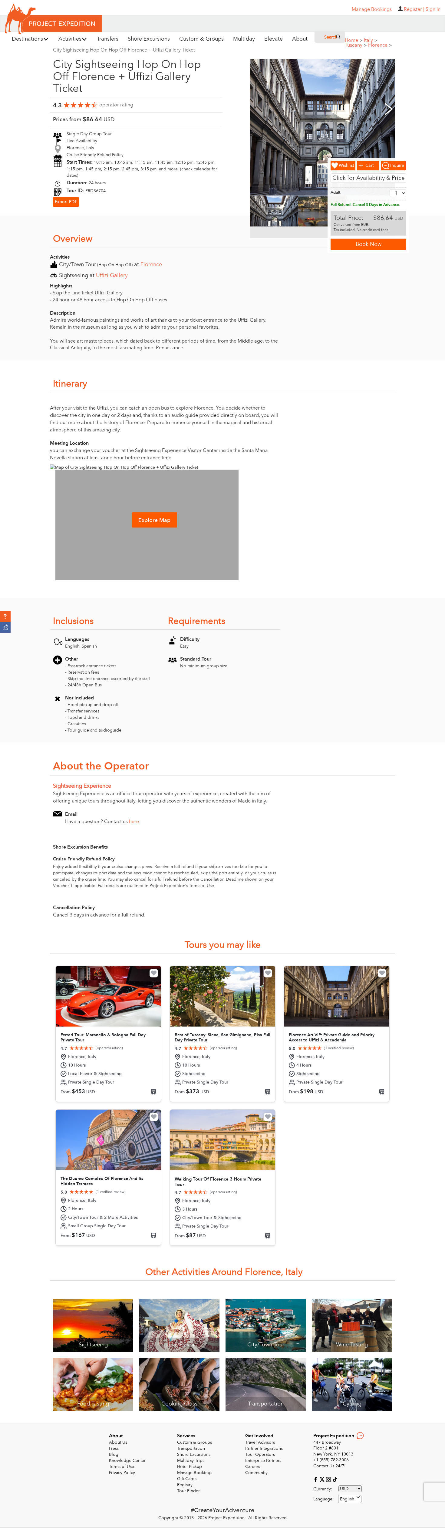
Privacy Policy (122, 1473)
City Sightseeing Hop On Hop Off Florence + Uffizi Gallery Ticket (124, 50)
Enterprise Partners (263, 1460)
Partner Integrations (264, 1448)
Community (256, 1473)
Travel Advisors (260, 1442)
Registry (185, 1485)
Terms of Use (121, 1466)
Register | (414, 9)
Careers (252, 1466)
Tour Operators (260, 1454)
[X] (323, 1479)
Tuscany (356, 45)
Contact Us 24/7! (329, 1466)
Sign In (433, 9)
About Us (118, 1442)
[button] (5, 616)
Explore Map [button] (154, 520)
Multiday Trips (190, 1460)
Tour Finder (188, 1491)
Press (114, 1448)
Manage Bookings (194, 1473)
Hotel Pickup (189, 1466)
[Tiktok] (334, 1479)
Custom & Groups (194, 1442)
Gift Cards (186, 1479)
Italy (370, 40)
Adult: (336, 192)
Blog (113, 1454)
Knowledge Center (127, 1460)
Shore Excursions (193, 1454)
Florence (380, 45)
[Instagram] (329, 1479)
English (347, 1499)
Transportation (191, 1448)
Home (353, 40)
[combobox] (349, 1499)
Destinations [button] (27, 39)
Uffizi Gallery (112, 275)
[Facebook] (316, 1479)
